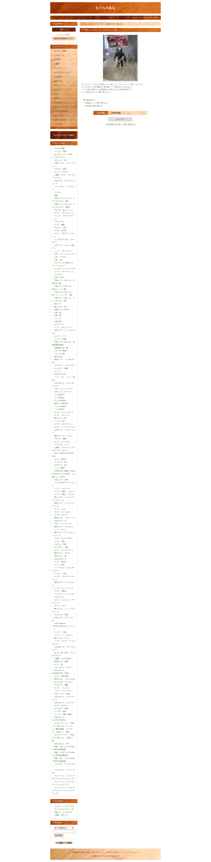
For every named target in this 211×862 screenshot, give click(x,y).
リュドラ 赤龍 (60, 151)
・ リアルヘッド (58, 55)
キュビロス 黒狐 (61, 368)
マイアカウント (144, 17)
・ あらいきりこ (58, 116)
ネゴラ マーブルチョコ (63, 550)
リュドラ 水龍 (60, 574)
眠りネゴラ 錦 (60, 418)
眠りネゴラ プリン (62, 638)
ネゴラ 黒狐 (59, 225)
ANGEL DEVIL (60, 374)
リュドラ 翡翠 (60, 339)
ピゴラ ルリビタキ (62, 442)
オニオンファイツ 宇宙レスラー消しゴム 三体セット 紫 (64, 738)
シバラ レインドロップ (63, 588)
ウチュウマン (59, 222)
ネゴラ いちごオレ (62, 688)
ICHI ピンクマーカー (63, 392)
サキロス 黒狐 (60, 439)
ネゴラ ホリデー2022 (62, 538)
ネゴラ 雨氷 (59, 565)
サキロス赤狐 (59, 148)
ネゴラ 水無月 (60, 591)
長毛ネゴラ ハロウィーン (64, 518)
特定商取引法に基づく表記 (81, 852)
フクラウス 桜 (60, 462)
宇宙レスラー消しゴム (114, 24)
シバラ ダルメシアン (62, 327)
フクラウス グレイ (62, 444)
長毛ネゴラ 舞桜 (61, 661)
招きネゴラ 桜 (60, 556)
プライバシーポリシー (131, 852)
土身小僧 (57, 321)
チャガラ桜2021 (60, 401)
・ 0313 (55, 107)
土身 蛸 (57, 315)
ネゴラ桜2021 (59, 395)
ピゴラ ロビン (60, 530)
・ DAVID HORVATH (60, 111)
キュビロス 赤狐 (61, 615)
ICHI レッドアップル (63, 524)
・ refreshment (57, 77)
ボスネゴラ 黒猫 (61, 685)
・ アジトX (56, 68)
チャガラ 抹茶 (60, 711)
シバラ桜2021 (59, 398)
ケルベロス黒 (59, 354)
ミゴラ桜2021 (59, 409)
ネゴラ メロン (60, 509)
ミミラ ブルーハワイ (62, 251)
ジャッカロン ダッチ (62, 667)
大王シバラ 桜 (60, 160)
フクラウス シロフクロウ (64, 365)
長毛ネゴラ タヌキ (62, 553)
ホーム (135, 17)
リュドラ (57, 371)
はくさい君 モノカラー (63, 682)
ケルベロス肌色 (60, 351)
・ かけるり (56, 90)
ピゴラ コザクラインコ (63, 272)
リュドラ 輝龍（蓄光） (63, 714)
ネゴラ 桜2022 (60, 459)
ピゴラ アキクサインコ (63, 213)
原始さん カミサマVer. (63, 812)
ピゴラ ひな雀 (60, 230)
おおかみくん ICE (61, 744)
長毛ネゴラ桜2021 (61, 403)
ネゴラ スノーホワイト (63, 635)
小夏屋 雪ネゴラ (61, 815)
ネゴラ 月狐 (59, 541)
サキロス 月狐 (60, 544)
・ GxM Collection (59, 120)
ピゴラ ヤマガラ (61, 172)
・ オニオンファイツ (60, 72)
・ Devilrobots (57, 103)
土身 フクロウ (60, 257)
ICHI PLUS (59, 277)
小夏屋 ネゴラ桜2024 (62, 659)
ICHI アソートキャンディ (64, 254)
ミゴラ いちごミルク (62, 691)
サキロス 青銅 (60, 169)
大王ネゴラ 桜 (60, 465)
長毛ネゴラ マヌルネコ (63, 527)
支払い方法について (98, 852)
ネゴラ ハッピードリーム (64, 427)
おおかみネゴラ (60, 559)
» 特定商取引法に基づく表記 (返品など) (120, 124)
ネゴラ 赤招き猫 (61, 676)
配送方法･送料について (114, 852)
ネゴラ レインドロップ (63, 412)
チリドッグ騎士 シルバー (64, 491)
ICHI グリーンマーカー (63, 389)
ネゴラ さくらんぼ (62, 512)
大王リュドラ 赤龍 (62, 694)
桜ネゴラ (57, 304)
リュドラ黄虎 (59, 468)
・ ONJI (55, 85)
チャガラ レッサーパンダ (64, 269)
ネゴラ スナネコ (61, 515)
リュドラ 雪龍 (60, 632)
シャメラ (57, 319)
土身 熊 (57, 313)
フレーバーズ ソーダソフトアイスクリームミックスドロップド (63, 790)
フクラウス (58, 275)
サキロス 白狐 (60, 228)
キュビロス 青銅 (61, 708)
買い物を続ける (89, 100)
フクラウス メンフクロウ (64, 594)
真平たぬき (58, 357)
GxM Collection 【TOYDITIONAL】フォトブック (63, 626)
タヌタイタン (59, 324)
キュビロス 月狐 (61, 547)
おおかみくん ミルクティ (64, 703)
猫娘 (56, 195)
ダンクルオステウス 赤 (63, 809)
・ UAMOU (56, 59)
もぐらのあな (105, 7)
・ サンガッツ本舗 (59, 51)
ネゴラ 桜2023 (60, 562)
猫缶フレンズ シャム (62, 436)
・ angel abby (56, 81)
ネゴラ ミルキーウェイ (63, 424)
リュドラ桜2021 (60, 406)
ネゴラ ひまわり (61, 705)
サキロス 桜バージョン (63, 210)
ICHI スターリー (60, 521)
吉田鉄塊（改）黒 (61, 348)
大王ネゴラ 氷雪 (61, 480)
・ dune (54, 94)
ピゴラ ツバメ (60, 336)
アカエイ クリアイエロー (64, 806)
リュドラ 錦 (59, 421)
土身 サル (58, 260)
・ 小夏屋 (55, 64)
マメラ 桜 (58, 664)
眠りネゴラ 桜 (60, 307)
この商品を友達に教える (92, 106)
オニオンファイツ (96, 24)
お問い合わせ (154, 17)
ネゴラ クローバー (62, 415)
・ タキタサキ (57, 124)
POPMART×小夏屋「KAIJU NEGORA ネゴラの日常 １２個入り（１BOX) (64, 474)
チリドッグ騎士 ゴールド (64, 494)
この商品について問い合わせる (95, 103)
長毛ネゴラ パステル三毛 (64, 679)
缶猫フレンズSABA (61, 310)
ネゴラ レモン (60, 606)
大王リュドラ (59, 597)
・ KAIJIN (56, 98)
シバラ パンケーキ (62, 488)
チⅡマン (57, 192)
